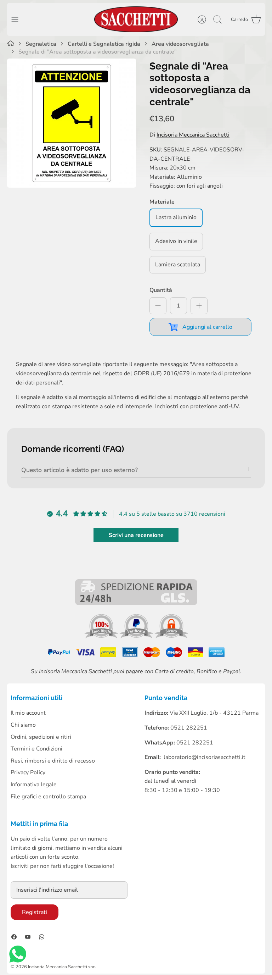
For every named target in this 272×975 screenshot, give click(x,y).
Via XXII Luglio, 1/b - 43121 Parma (214, 713)
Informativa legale (34, 784)
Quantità (160, 290)
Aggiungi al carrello (207, 327)
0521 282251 (194, 743)
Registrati (34, 912)
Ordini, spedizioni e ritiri (41, 737)
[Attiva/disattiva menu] (18, 19)
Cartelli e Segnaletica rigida (104, 44)
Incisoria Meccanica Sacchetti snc (61, 967)
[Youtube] (28, 937)
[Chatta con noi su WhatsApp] (17, 955)
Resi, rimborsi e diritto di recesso (53, 761)
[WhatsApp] (42, 937)
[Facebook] (14, 937)
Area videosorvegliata (180, 44)
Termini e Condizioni (36, 749)
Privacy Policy (28, 772)
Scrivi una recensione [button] (136, 535)
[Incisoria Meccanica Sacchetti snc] (136, 19)
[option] (71, 123)
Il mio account (28, 713)
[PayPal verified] (136, 637)
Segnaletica (41, 44)
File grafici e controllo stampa (48, 797)
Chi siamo (23, 725)
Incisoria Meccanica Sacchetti (193, 135)
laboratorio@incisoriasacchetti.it (204, 757)
